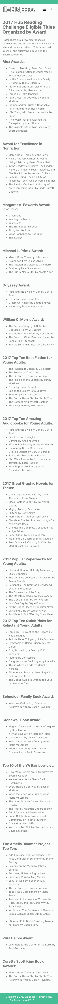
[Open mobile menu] (54, 2)
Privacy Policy (45, 996)
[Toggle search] (51, 9)
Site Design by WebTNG (22, 1000)
